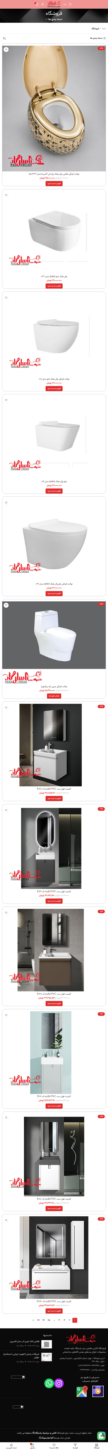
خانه (103, 29)
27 (38, 1320)
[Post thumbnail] (46, 1344)
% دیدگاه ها (21, 1345)
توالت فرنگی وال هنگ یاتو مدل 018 (54, 379)
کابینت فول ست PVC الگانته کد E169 (54, 891)
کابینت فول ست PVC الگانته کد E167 (54, 789)
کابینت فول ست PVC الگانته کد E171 (54, 1096)
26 (44, 1320)
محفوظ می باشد (36, 1433)
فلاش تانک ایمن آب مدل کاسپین (24, 1341)
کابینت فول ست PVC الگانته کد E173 (54, 1301)
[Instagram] (59, 1383)
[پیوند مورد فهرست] (81, 1360)
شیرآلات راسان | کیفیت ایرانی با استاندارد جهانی (21, 1356)
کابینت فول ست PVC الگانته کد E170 (54, 1199)
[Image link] (81, 1339)
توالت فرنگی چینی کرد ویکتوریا (54, 686)
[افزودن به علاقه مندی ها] (6, 49)
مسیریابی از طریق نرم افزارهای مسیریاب (90, 1379)
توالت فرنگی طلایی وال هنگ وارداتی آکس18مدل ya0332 (54, 174)
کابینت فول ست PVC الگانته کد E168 (54, 994)
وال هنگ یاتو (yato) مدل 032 (54, 276)
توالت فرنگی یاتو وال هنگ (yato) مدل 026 (54, 584)
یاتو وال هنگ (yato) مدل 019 (54, 481)
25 (49, 1320)
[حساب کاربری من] (42, 4)
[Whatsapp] (49, 1383)
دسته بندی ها (55, 19)
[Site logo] (54, 4)
